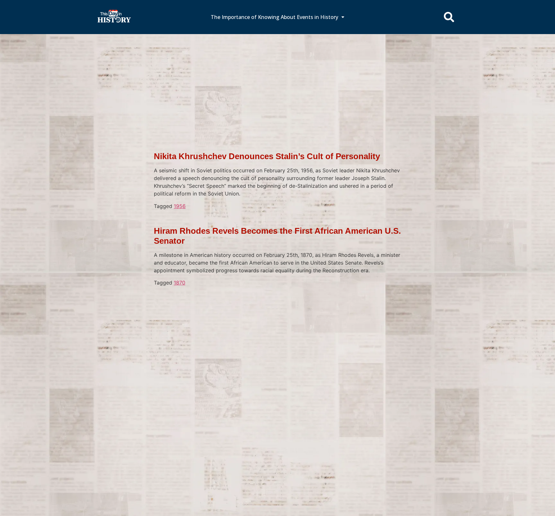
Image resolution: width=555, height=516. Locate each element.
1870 (179, 282)
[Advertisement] (277, 82)
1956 (180, 206)
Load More (277, 296)
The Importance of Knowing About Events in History (274, 17)
